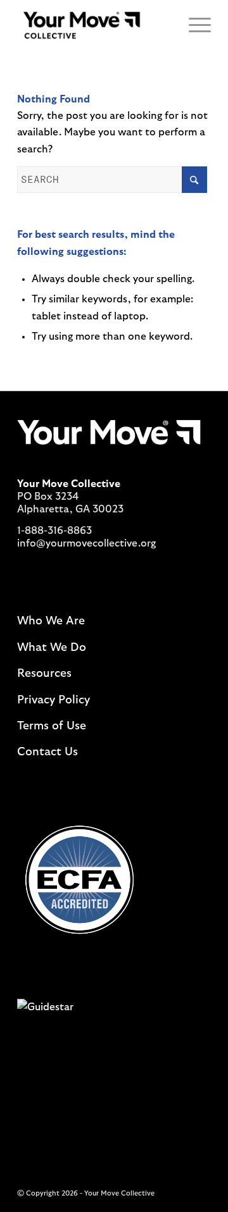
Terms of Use (51, 726)
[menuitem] (193, 25)
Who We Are (51, 621)
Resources (44, 673)
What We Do (51, 647)
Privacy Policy (53, 700)
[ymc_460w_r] (94, 25)
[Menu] (193, 25)
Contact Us (47, 752)
